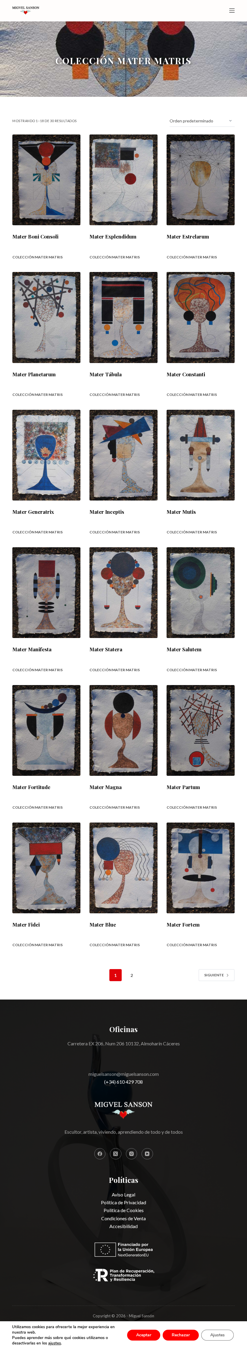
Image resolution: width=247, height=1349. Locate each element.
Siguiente (214, 975)
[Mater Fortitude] (46, 730)
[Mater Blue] (123, 868)
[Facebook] (100, 1154)
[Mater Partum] (201, 730)
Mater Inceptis (106, 511)
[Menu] (232, 10)
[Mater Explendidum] (123, 179)
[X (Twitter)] (115, 1154)
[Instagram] (131, 1154)
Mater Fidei (26, 924)
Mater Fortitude (31, 787)
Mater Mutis (181, 511)
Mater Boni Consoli (35, 236)
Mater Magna (105, 787)
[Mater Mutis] (201, 455)
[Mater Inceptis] (123, 455)
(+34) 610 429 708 (123, 1082)
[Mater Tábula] (123, 317)
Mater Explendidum (112, 236)
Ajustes (217, 1335)
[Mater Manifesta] (46, 592)
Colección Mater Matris (37, 257)
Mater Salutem (184, 649)
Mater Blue (102, 924)
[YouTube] (147, 1154)
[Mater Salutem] (201, 592)
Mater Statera (105, 649)
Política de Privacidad (123, 1202)
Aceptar (143, 1335)
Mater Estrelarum (188, 236)
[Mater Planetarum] (46, 317)
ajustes (54, 1343)
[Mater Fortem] (201, 868)
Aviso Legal (123, 1194)
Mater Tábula (105, 374)
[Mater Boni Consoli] (46, 179)
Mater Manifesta (32, 649)
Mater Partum (183, 787)
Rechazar (181, 1335)
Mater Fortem (183, 924)
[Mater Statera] (123, 592)
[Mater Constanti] (201, 317)
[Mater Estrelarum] (201, 179)
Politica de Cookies (124, 1210)
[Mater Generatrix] (46, 455)
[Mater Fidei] (46, 868)
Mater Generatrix (33, 511)
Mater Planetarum (34, 374)
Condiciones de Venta (123, 1218)
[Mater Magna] (123, 730)
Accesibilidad (123, 1226)
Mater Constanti (186, 374)
